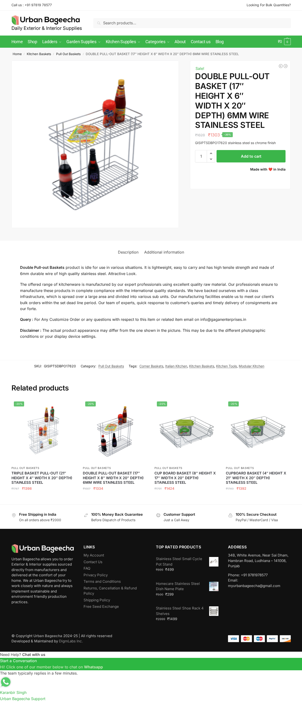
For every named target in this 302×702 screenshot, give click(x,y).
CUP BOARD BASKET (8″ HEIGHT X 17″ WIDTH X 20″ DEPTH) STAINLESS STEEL (185, 478)
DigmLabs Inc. (71, 641)
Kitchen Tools (226, 366)
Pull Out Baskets (68, 54)
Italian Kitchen (176, 366)
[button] (284, 42)
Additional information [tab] (164, 252)
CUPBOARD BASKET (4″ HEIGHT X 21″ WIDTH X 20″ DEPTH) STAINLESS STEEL (256, 478)
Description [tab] (128, 252)
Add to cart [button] (43, 499)
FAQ (87, 568)
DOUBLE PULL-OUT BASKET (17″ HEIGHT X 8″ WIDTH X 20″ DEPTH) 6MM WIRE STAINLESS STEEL (113, 478)
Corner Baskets (151, 366)
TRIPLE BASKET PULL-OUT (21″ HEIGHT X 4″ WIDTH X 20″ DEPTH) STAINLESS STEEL (41, 478)
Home (17, 54)
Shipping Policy (97, 600)
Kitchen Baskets (39, 54)
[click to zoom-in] (95, 144)
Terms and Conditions (102, 581)
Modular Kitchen (251, 366)
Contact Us (93, 562)
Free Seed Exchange (101, 606)
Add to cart (251, 156)
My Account (94, 555)
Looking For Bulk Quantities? (269, 5)
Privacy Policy (96, 575)
